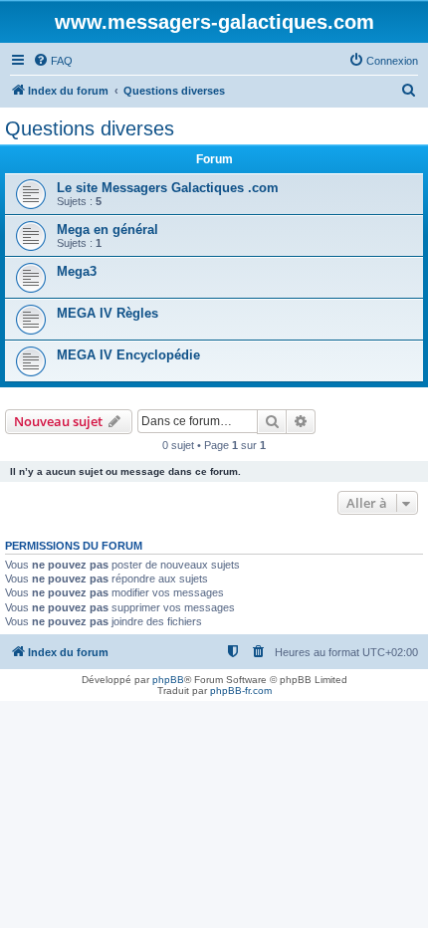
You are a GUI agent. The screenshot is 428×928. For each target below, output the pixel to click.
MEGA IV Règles (107, 313)
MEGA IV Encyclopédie (128, 355)
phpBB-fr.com (241, 690)
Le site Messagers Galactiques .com (168, 187)
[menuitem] (53, 61)
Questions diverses (89, 128)
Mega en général (107, 229)
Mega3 (77, 271)
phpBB (168, 679)
